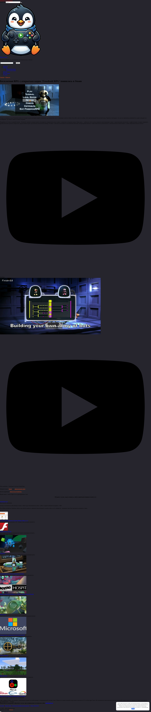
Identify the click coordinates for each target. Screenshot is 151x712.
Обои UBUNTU (34, 705)
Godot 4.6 (2, 553)
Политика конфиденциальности (20, 705)
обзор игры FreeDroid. (16, 491)
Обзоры (5, 67)
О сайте (5, 74)
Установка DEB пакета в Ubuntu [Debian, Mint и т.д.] (14, 520)
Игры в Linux (3, 57)
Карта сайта (8, 705)
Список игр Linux (11, 70)
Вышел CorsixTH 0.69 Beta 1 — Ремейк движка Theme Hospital (17, 594)
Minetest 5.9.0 (3, 675)
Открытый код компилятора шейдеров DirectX (12, 635)
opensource (3, 501)
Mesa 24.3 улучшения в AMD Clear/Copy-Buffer (12, 696)
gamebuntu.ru (49, 703)
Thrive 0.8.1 (3, 614)
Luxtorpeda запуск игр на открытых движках (12, 573)
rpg (7, 501)
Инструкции (6, 73)
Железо (5, 72)
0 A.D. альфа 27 (4, 655)
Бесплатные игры (11, 69)
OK (133, 708)
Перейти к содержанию (6, 0)
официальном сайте (19, 489)
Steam (10, 489)
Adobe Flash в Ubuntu (5, 531)
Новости (5, 66)
